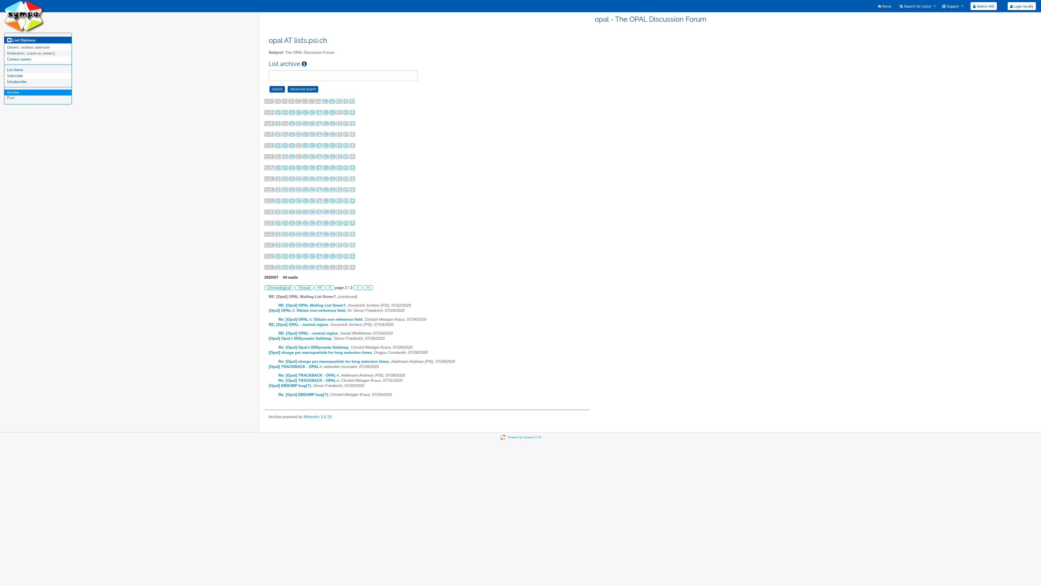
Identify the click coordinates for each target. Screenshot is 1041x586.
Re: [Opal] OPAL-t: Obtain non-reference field (320, 319)
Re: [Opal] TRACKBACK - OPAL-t (308, 375)
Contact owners (19, 59)
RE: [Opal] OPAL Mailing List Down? (312, 305)
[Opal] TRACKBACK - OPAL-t (295, 367)
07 (319, 112)
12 (352, 101)
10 (339, 101)
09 (332, 101)
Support (952, 6)
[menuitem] (884, 6)
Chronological (279, 288)
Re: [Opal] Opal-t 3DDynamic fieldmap (313, 347)
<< (319, 288)
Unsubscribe (17, 82)
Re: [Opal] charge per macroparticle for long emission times (333, 361)
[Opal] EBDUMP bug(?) (290, 386)
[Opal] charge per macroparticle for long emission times (320, 353)
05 (305, 112)
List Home (15, 70)
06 (312, 112)
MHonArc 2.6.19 (318, 417)
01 (278, 112)
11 (345, 101)
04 (299, 112)
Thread (304, 288)
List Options (23, 40)
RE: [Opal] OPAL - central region (298, 325)
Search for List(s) (917, 6)
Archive (13, 92)
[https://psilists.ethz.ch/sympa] (24, 16)
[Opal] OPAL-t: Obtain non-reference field (307, 310)
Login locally (1023, 6)
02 (285, 112)
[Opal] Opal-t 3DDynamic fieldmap (300, 338)
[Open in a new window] (304, 63)
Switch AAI (985, 6)
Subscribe (15, 76)
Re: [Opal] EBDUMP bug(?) (303, 395)
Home (886, 6)
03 (292, 112)
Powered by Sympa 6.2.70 (524, 437)
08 (325, 101)
